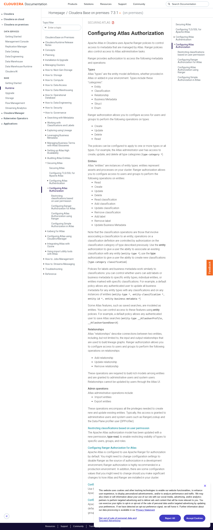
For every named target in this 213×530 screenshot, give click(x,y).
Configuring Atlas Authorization (58, 189)
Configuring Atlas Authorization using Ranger (61, 216)
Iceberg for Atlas (56, 231)
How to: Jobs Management (59, 259)
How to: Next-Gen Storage (58, 70)
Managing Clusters (55, 65)
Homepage (57, 13)
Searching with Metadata (60, 117)
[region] (152, 504)
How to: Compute (54, 80)
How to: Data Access (56, 85)
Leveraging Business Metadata (58, 136)
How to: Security (53, 107)
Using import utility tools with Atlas (59, 252)
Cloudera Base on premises (89, 13)
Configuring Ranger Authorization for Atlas (63, 207)
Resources (105, 4)
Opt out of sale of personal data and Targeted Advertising (118, 519)
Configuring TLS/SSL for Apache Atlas (62, 174)
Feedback (209, 268)
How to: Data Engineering (58, 102)
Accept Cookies (194, 518)
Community (139, 4)
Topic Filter (48, 22)
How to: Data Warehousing (59, 90)
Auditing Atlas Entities (58, 158)
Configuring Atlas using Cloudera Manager (59, 237)
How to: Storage (53, 75)
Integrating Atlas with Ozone (58, 245)
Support (122, 4)
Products (72, 4)
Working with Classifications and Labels (60, 124)
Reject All (170, 518)
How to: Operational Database (55, 96)
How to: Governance (55, 112)
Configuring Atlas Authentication (58, 182)
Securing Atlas (55, 163)
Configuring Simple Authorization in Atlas (62, 224)
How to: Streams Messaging (60, 264)
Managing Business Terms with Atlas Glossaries (61, 144)
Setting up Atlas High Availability (58, 151)
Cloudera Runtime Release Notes (59, 43)
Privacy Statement (145, 510)
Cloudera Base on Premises (59, 37)
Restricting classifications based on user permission (62, 198)
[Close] (205, 485)
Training (93, 526)
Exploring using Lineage (59, 130)
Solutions (89, 4)
